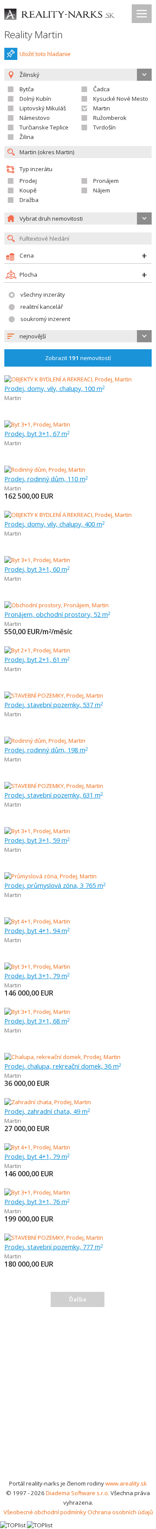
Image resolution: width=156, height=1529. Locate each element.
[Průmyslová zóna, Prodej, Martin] (50, 876)
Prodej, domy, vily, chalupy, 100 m (54, 388)
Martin (101, 108)
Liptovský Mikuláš (43, 108)
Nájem (101, 190)
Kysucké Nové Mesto (120, 99)
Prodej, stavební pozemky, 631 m (53, 795)
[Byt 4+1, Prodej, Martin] (37, 921)
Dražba (29, 200)
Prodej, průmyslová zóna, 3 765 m (55, 885)
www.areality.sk (126, 1483)
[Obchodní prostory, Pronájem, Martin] (56, 605)
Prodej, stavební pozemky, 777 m (53, 1246)
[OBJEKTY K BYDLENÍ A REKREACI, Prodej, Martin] (68, 379)
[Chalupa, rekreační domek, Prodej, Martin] (62, 1057)
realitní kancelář (41, 307)
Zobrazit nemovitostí (78, 358)
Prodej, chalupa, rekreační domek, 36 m (62, 1066)
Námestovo (35, 118)
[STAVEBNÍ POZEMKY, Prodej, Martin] (53, 695)
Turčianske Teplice (44, 127)
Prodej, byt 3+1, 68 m (37, 1020)
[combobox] (78, 336)
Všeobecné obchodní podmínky (44, 1512)
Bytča (27, 89)
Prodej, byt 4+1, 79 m (37, 1156)
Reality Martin (33, 34)
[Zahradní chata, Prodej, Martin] (47, 1102)
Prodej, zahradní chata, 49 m (47, 1111)
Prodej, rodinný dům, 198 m (46, 749)
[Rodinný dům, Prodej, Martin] (44, 469)
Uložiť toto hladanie (45, 54)
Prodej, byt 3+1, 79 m (37, 975)
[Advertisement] (78, 1396)
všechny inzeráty (42, 294)
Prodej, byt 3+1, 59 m (37, 840)
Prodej (28, 181)
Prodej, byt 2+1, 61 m (37, 659)
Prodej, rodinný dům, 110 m (46, 478)
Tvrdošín (104, 127)
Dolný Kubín (35, 99)
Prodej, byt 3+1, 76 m (37, 1201)
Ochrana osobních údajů (120, 1512)
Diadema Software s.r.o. (77, 1493)
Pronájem (106, 181)
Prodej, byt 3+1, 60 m (37, 569)
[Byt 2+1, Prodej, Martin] (37, 650)
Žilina (27, 137)
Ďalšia (77, 1299)
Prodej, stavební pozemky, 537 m (53, 704)
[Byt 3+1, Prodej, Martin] (37, 424)
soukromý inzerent (45, 319)
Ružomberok (110, 118)
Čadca (101, 89)
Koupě (28, 190)
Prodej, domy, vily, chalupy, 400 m (54, 524)
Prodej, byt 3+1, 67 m (37, 433)
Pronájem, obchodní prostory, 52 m (57, 614)
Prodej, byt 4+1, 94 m (37, 930)
